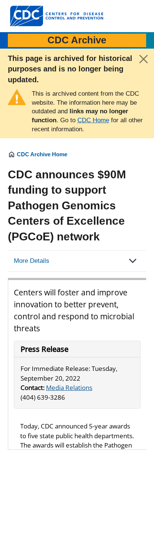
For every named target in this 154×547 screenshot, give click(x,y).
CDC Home (93, 120)
